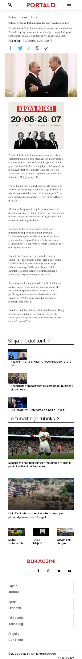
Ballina (12, 17)
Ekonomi (14, 608)
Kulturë (13, 592)
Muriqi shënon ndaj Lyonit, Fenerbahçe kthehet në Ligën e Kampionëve (16, 541)
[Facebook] (10, 48)
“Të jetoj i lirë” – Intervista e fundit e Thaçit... (38, 410)
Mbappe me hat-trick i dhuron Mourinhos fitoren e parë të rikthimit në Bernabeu (39, 464)
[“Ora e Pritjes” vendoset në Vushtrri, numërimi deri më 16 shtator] (41, 532)
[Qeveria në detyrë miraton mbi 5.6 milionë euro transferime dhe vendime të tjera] (65, 532)
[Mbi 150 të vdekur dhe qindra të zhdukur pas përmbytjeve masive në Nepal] (41, 494)
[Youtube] (69, 571)
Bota (34, 17)
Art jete (13, 634)
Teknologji (16, 624)
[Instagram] (48, 571)
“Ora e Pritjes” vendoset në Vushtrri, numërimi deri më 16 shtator (41, 541)
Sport (12, 602)
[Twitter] (19, 48)
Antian (17, 41)
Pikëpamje (16, 618)
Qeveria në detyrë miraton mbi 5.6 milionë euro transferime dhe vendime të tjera (65, 541)
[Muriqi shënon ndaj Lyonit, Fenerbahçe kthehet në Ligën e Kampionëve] (16, 532)
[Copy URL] (45, 48)
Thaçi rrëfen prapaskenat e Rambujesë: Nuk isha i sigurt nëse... (42, 387)
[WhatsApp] (28, 48)
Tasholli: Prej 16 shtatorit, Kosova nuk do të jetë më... (41, 363)
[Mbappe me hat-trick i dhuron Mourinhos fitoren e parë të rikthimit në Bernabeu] (41, 443)
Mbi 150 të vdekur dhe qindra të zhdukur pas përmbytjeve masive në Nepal (36, 515)
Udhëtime (15, 640)
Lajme (23, 17)
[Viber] (36, 48)
